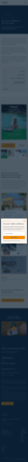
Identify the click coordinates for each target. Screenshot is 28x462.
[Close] (25, 221)
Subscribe (14, 237)
